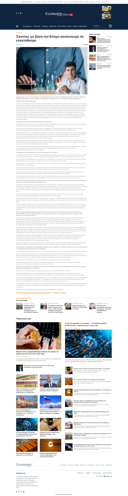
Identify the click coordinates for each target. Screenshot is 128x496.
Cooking (92, 2)
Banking (45, 26)
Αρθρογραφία (82, 26)
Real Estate (52, 26)
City (65, 2)
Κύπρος (19, 33)
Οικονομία (37, 26)
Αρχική (88, 473)
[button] (17, 26)
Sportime (50, 2)
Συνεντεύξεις (61, 26)
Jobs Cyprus (104, 2)
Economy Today (58, 2)
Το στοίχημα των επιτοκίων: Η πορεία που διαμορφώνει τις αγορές (44, 289)
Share (84, 44)
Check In (86, 2)
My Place (97, 2)
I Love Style (70, 2)
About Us (80, 473)
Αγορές (75, 26)
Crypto (69, 26)
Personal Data (107, 473)
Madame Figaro (79, 2)
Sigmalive (38, 2)
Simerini (44, 2)
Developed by (100, 476)
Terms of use (96, 473)
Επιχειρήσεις (27, 26)
